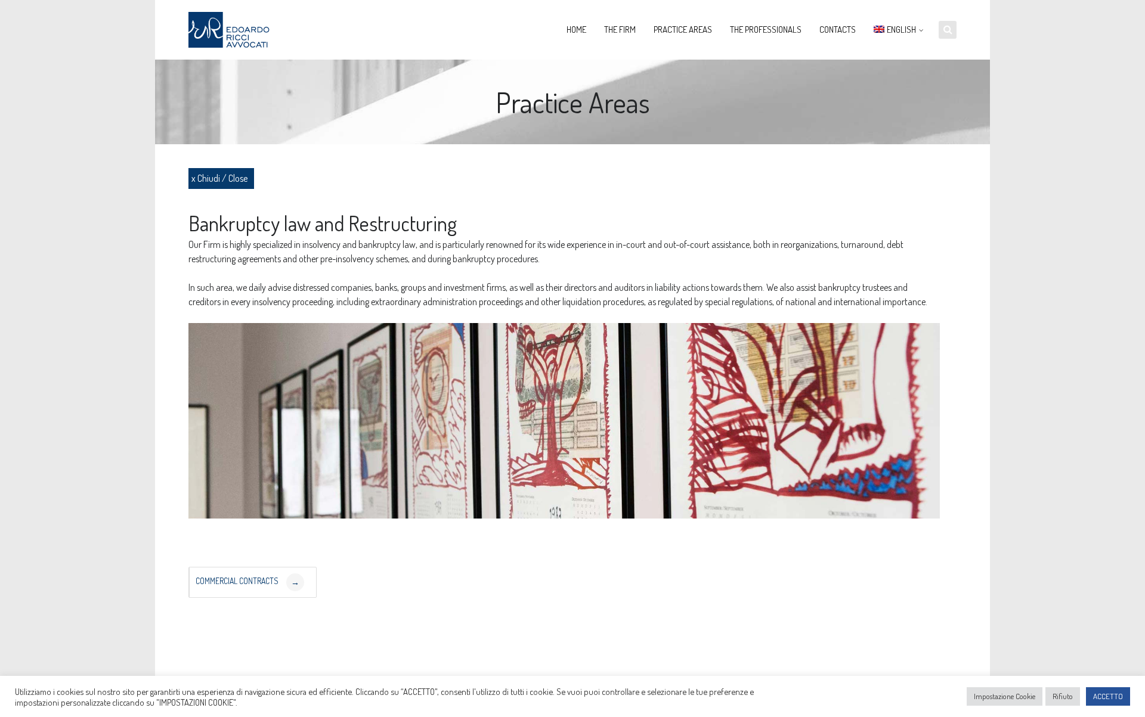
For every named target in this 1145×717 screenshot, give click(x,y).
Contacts (837, 29)
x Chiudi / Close (219, 178)
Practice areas (683, 29)
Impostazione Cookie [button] (1004, 696)
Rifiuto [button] (1063, 696)
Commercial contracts (247, 581)
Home (576, 29)
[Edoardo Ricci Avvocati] (233, 30)
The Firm (620, 29)
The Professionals (766, 29)
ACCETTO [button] (1108, 696)
